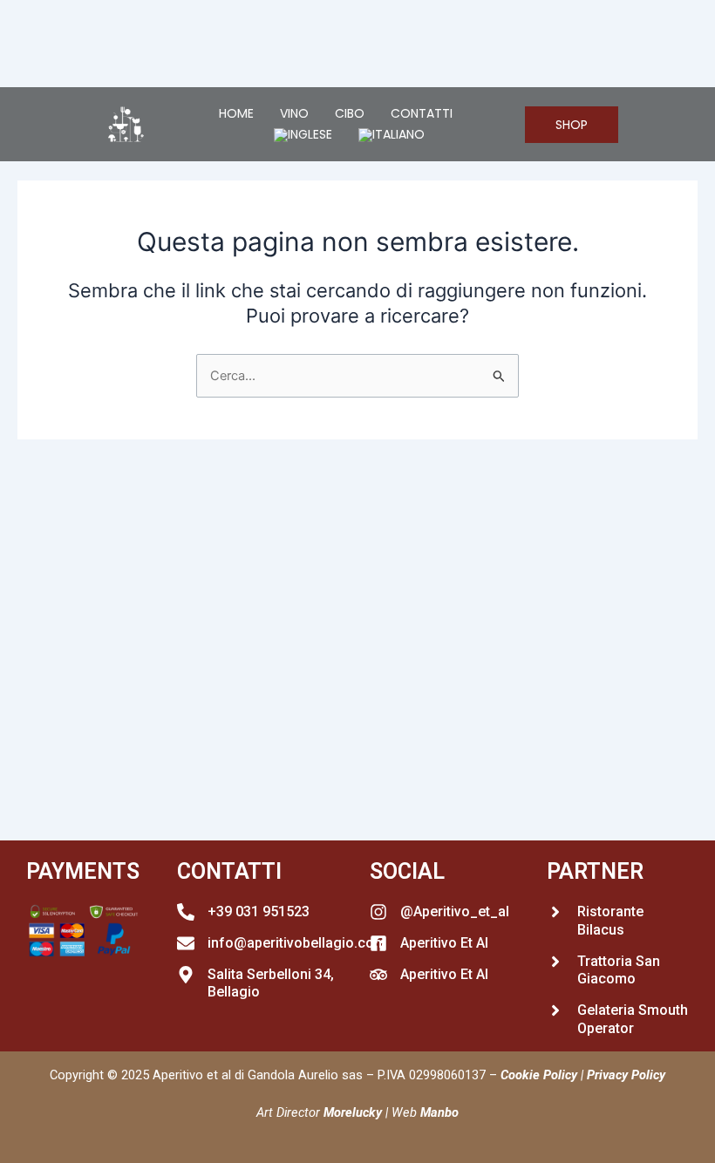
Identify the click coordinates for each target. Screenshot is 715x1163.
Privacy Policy (626, 1075)
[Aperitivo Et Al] (378, 943)
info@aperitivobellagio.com (297, 943)
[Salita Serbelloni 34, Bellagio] (185, 974)
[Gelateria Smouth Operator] (555, 1010)
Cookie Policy (538, 1075)
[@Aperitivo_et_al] (378, 912)
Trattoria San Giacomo (618, 970)
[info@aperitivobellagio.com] (185, 943)
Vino (294, 113)
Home (236, 113)
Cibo (349, 113)
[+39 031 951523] (185, 912)
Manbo (439, 1112)
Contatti (422, 113)
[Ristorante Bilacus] (555, 912)
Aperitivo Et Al (444, 943)
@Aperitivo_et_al (454, 911)
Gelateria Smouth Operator (632, 1019)
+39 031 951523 (259, 911)
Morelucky (352, 1112)
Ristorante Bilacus (610, 920)
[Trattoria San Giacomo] (555, 961)
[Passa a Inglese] (303, 135)
